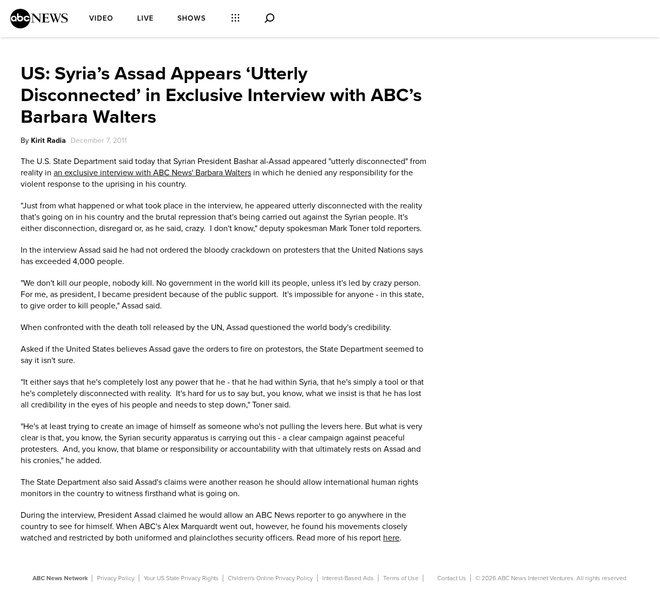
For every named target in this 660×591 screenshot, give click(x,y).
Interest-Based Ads (348, 578)
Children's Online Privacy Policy (270, 578)
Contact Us (451, 578)
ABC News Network (60, 578)
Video (101, 18)
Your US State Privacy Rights (181, 578)
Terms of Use (401, 578)
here (391, 538)
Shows (191, 18)
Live (145, 18)
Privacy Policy (116, 578)
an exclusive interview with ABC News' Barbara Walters (152, 173)
